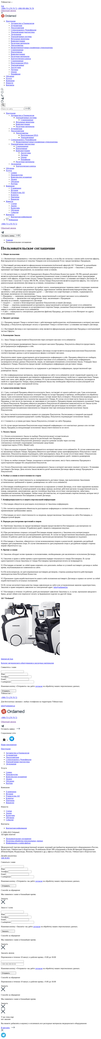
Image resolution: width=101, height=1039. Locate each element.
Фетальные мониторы (25, 122)
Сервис (14, 173)
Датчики (14, 70)
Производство (17, 175)
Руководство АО (18, 192)
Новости (9, 83)
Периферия (15, 74)
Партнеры (15, 197)
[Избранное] (2, 93)
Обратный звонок (8, 11)
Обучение (10, 76)
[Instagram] (4, 740)
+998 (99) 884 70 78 (26, 8)
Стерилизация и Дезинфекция (23, 140)
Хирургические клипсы (26, 166)
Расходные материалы (25, 126)
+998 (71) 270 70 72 (9, 8)
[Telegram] (2, 233)
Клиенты (14, 195)
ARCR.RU (5, 858)
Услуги (9, 78)
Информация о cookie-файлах (18, 843)
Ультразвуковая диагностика (23, 144)
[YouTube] (7, 740)
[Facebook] (2, 740)
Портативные (21, 148)
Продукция (10, 21)
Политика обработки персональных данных (24, 841)
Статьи (14, 204)
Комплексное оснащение (21, 177)
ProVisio (14, 184)
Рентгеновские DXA (19, 63)
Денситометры (22, 133)
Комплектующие (23, 124)
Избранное (13, 220)
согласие (38, 686)
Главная (9, 240)
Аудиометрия (16, 129)
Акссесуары (16, 67)
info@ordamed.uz (8, 706)
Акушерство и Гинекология (22, 115)
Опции (14, 72)
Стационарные (17, 61)
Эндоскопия (16, 164)
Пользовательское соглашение (18, 839)
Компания (10, 81)
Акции (14, 206)
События (14, 212)
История (14, 190)
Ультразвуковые (17, 65)
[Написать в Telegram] (50, 1035)
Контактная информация (21, 217)
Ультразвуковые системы (26, 118)
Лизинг (14, 179)
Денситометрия (17, 131)
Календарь (15, 208)
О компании (16, 188)
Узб (2, 6)
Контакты (10, 85)
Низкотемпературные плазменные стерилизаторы (37, 142)
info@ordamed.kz (61, 587)
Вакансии (15, 199)
